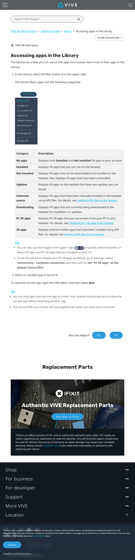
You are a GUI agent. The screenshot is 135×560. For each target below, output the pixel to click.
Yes (99, 335)
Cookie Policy (39, 536)
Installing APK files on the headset (97, 200)
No (116, 335)
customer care (51, 445)
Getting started (50, 31)
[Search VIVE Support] (76, 19)
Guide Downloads (108, 37)
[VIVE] (67, 4)
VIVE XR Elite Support (24, 31)
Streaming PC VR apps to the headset (91, 223)
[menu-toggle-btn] (5, 5)
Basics (68, 31)
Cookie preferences (16, 554)
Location (15, 515)
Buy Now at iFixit (67, 417)
